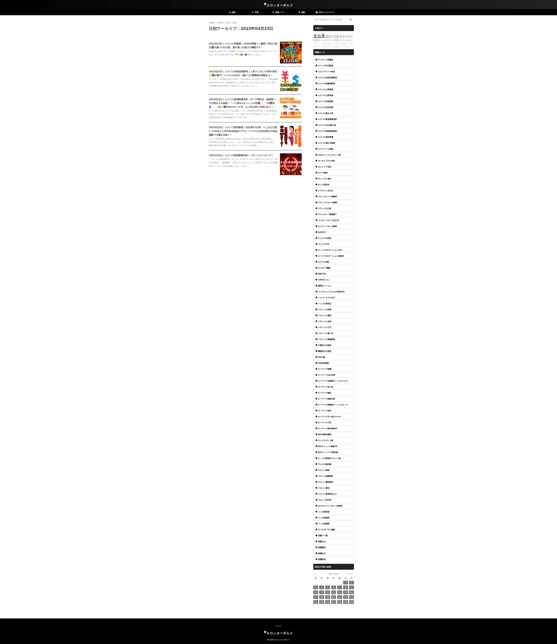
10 (315, 592)
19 (327, 597)
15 (345, 592)
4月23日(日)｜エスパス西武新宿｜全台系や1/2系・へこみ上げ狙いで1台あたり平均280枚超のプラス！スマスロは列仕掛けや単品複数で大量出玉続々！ (243, 131)
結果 (233, 12)
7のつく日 (343, 46)
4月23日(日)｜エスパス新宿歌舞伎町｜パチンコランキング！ (241, 155)
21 (339, 597)
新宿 (342, 36)
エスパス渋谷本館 (325, 107)
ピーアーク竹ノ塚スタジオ (329, 416)
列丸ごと (317, 46)
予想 (256, 12)
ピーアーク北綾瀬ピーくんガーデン (333, 381)
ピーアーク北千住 (325, 387)
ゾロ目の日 (326, 43)
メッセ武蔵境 (323, 523)
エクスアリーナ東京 (326, 71)
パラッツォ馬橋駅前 (326, 339)
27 (333, 602)
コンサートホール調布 (327, 226)
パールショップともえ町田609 (331, 291)
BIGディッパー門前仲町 (328, 452)
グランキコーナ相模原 (327, 196)
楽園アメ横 (323, 535)
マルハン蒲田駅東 (325, 482)
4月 (227, 22)
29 (345, 602)
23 (351, 597)
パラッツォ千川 (324, 327)
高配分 (316, 39)
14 (339, 592)
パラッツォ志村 (324, 321)
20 (333, 597)
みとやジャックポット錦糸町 (330, 506)
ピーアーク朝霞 (324, 369)
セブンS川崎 (323, 262)
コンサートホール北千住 (328, 220)
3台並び (348, 40)
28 (339, 602)
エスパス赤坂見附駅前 (327, 77)
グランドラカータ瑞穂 (327, 202)
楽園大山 (322, 541)
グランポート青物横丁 (327, 214)
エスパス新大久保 (325, 113)
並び (329, 36)
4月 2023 (334, 573)
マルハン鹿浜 (323, 488)
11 (322, 592)
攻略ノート (280, 12)
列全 (342, 40)
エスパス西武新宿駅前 (327, 131)
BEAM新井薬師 (324, 434)
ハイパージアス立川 (326, 297)
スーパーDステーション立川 (330, 250)
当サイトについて (326, 12)
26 (327, 602)
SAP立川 (322, 232)
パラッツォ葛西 (324, 315)
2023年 (220, 22)
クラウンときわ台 (325, 190)
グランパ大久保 (324, 208)
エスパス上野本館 (325, 95)
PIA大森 (321, 357)
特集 (303, 12)
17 (315, 597)
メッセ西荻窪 (323, 512)
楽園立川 (322, 553)
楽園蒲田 (322, 547)
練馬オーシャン (324, 285)
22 (345, 597)
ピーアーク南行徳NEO (327, 428)
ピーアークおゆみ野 (326, 375)
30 (351, 602)
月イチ (331, 46)
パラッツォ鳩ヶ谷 (325, 333)
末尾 (344, 43)
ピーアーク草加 (324, 410)
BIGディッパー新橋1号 (327, 446)
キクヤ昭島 (323, 172)
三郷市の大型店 (324, 345)
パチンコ (317, 43)
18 (321, 597)
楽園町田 (322, 559)
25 (321, 602)
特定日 (349, 36)
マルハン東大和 (324, 500)
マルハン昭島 (323, 470)
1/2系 (335, 36)
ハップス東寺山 (324, 303)
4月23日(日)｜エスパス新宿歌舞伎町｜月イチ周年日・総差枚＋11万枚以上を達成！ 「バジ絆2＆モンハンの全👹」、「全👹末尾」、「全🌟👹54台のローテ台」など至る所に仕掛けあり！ (242, 103)
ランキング (336, 43)
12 (327, 592)
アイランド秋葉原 (325, 59)
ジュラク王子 (323, 244)
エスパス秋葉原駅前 (326, 83)
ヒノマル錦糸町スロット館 (329, 458)
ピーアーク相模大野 (326, 399)
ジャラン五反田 (324, 238)
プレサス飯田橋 (324, 464)
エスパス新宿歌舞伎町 (327, 119)
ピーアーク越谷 (324, 393)
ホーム (278, 626)
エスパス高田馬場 (325, 137)
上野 (336, 46)
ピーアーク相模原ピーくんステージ (333, 404)
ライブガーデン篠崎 (326, 529)
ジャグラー (327, 39)
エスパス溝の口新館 (326, 143)
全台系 (319, 35)
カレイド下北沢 (324, 167)
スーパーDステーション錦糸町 (331, 256)
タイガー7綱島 (324, 268)
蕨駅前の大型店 (324, 351)
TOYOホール (323, 280)
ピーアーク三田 (324, 422)
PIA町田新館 (323, 363)
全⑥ (336, 39)
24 (315, 602)
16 (351, 592)
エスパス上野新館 (325, 89)
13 (333, 592)
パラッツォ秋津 (324, 309)
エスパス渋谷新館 (325, 101)
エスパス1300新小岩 (327, 125)
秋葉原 (324, 46)
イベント (350, 43)
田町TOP (322, 274)
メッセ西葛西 (323, 517)
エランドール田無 (325, 149)
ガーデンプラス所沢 (326, 161)
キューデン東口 (324, 178)
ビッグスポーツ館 (325, 440)
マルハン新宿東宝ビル (327, 494)
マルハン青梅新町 (325, 476)
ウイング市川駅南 (325, 65)
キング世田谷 (323, 184)
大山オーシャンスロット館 (329, 155)
